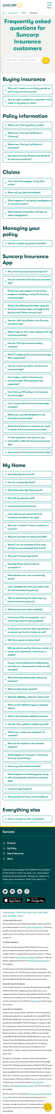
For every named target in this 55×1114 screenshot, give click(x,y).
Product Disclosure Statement (25, 957)
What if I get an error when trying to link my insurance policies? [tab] (30, 334)
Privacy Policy (21, 912)
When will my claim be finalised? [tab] (24, 192)
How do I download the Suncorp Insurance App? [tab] (29, 281)
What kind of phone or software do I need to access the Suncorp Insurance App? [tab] (29, 428)
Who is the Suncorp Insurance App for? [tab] (27, 271)
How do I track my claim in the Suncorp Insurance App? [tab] (28, 368)
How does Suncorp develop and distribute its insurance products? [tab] (29, 157)
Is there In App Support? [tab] (20, 789)
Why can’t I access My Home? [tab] (23, 556)
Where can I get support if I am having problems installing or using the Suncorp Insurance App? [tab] (28, 294)
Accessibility (12, 916)
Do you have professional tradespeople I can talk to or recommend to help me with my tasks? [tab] (29, 666)
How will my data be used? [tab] (21, 498)
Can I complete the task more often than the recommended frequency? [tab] (28, 588)
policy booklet (36, 1001)
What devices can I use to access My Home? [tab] (26, 577)
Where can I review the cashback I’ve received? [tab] (26, 734)
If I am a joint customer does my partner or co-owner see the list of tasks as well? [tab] (29, 630)
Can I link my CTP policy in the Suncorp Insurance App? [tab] (28, 394)
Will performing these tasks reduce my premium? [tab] (27, 679)
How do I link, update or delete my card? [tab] (28, 724)
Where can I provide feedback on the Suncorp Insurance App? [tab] (26, 416)
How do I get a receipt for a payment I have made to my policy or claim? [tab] (29, 101)
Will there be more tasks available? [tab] (25, 609)
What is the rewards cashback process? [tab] (28, 716)
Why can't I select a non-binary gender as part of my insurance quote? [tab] (29, 90)
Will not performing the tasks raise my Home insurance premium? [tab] (27, 600)
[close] (51, 1080)
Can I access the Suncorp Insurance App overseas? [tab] (28, 405)
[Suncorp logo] (13, 5)
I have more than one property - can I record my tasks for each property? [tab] (27, 619)
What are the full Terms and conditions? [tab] (28, 797)
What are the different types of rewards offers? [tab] (28, 707)
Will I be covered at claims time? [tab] (24, 640)
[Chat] (48, 1107)
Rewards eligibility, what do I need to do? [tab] (28, 697)
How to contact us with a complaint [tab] (26, 819)
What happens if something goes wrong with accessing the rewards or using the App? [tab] (28, 777)
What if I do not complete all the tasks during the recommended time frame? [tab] (27, 546)
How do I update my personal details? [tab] (27, 243)
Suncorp (8, 832)
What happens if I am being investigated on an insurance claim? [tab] (30, 202)
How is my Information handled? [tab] (24, 766)
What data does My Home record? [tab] (25, 490)
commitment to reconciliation (17, 882)
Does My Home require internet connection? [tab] (23, 566)
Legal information (9, 912)
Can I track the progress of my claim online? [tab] (26, 183)
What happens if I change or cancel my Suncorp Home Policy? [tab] (28, 757)
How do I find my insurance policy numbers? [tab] (25, 345)
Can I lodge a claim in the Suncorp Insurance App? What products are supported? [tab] (25, 380)
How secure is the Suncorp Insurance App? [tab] (29, 452)
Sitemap (20, 916)
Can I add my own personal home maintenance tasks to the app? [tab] (25, 516)
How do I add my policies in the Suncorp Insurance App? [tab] (28, 322)
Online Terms (31, 912)
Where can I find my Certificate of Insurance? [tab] (25, 146)
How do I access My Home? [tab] (21, 482)
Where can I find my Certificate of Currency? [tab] (25, 135)
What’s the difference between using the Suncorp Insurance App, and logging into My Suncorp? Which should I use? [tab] (29, 309)
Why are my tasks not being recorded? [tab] (27, 536)
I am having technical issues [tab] (22, 506)
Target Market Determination (39, 961)
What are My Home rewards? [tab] (22, 689)
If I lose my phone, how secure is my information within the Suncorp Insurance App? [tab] (29, 441)
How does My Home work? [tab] (21, 474)
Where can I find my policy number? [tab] (26, 125)
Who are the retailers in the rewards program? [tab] (26, 745)
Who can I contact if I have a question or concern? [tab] (28, 527)
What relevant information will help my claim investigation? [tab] (27, 214)
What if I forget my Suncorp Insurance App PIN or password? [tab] (29, 356)
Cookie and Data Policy (34, 927)
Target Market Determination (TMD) (26, 1086)
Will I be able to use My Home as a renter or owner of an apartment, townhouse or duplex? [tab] (30, 651)
